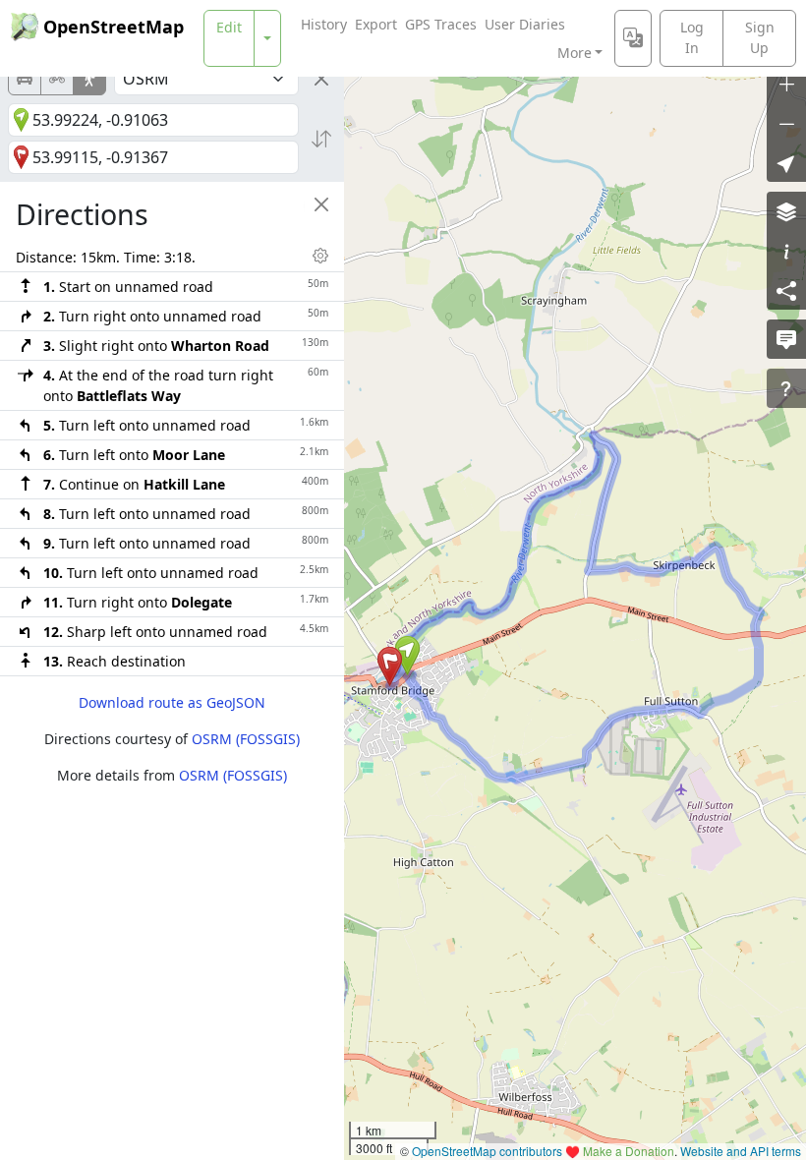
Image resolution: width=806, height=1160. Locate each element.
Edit (229, 27)
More (574, 52)
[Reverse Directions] (321, 138)
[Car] (24, 78)
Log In (692, 37)
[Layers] (786, 211)
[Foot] (89, 78)
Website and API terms (740, 1150)
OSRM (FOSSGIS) (246, 738)
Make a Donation (628, 1150)
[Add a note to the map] (786, 339)
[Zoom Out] (786, 123)
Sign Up (760, 37)
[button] (407, 655)
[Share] (786, 290)
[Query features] (786, 388)
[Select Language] (633, 38)
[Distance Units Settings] (320, 255)
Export (376, 24)
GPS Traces (441, 24)
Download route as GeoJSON (172, 702)
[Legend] (786, 250)
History (324, 24)
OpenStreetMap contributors (487, 1150)
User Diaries (525, 24)
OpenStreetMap (113, 26)
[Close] (321, 78)
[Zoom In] (786, 83)
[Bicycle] (57, 78)
